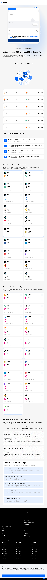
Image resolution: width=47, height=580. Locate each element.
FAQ (2, 518)
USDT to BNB (33, 544)
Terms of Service (27, 518)
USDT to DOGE (4, 547)
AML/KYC (17, 37)
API (25, 513)
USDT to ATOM (34, 551)
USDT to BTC (3, 542)
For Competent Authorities (29, 522)
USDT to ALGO (19, 555)
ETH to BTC (33, 542)
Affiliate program (27, 512)
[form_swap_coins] (33, 20)
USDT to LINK (19, 551)
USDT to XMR (4, 553)
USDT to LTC (3, 549)
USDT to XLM (33, 555)
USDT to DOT (18, 547)
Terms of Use (31, 36)
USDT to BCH (18, 553)
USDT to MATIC (19, 549)
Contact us (3, 520)
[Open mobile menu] (45, 2)
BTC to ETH (18, 544)
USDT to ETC (33, 558)
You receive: (11, 22)
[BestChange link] (28, 48)
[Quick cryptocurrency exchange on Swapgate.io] (4, 2)
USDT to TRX (3, 558)
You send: (11, 14)
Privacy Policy (27, 520)
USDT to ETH (18, 542)
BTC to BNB (3, 544)
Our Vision (3, 512)
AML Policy (26, 524)
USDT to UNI (3, 551)
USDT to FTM (33, 553)
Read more (42, 572)
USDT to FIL (18, 558)
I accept (23, 575)
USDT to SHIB (34, 547)
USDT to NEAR (4, 555)
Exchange (12, 9)
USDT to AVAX (34, 549)
